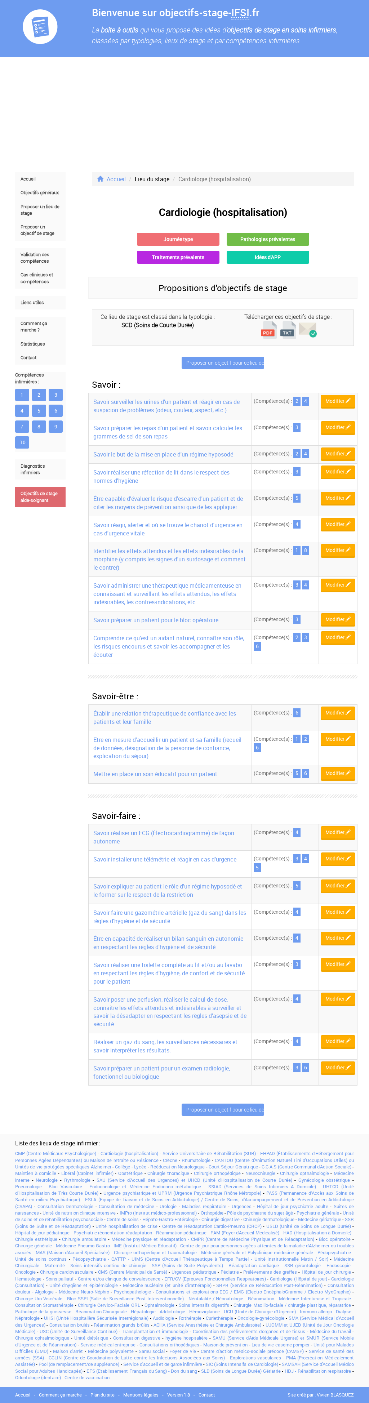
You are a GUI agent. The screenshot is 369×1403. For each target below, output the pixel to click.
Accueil (28, 179)
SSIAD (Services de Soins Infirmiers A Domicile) (262, 1186)
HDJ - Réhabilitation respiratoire (318, 1371)
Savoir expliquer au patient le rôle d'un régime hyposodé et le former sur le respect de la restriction (167, 890)
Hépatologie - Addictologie (158, 1311)
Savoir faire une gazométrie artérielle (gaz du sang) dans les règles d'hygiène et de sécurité (169, 917)
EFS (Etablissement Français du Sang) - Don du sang (141, 1371)
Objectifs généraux (40, 193)
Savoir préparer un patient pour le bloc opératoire (155, 620)
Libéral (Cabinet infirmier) (87, 1173)
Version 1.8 (178, 1394)
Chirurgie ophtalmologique (42, 1338)
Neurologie (47, 1180)
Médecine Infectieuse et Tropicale (315, 1298)
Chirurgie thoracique (168, 1173)
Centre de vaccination (87, 1377)
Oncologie (25, 1272)
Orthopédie (212, 1213)
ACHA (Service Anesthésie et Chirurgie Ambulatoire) (207, 1325)
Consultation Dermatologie (65, 1206)
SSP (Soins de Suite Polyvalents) (187, 1265)
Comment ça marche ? (34, 326)
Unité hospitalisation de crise (126, 1226)
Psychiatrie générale (318, 1213)
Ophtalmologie (159, 1305)
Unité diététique (91, 1338)
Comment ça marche (60, 1394)
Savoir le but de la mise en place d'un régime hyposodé (163, 454)
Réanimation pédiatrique (181, 1232)
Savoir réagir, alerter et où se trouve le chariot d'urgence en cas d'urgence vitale (168, 529)
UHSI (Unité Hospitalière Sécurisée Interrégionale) (96, 1318)
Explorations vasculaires (255, 1357)
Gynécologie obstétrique (324, 1180)
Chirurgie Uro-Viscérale (38, 1298)
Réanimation (261, 1298)
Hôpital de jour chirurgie (326, 1272)
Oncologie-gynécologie (260, 1318)
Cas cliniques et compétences (37, 278)
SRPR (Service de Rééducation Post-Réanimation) (269, 1285)
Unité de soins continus (41, 1259)
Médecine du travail (330, 1331)
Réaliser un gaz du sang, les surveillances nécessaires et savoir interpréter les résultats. (165, 1046)
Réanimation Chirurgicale (101, 1311)
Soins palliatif (60, 1278)
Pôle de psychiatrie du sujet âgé (260, 1213)
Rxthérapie (190, 1318)
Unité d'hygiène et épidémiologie (83, 1285)
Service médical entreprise (107, 1344)
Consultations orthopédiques (169, 1344)
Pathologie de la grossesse (43, 1311)
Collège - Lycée (130, 1166)
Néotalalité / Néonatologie (216, 1298)
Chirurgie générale (33, 1245)
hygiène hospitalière (186, 1338)
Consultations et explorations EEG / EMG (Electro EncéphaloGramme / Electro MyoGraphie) (253, 1291)
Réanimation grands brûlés (121, 1325)
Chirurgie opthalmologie (304, 1173)
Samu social (152, 1351)
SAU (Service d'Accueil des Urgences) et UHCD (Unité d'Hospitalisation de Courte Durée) (194, 1180)
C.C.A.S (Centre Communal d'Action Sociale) (306, 1166)
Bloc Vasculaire (65, 1186)
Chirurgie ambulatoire (84, 1239)
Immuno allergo (316, 1311)
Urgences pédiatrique (194, 1272)
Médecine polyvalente (111, 1351)
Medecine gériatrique (319, 1219)
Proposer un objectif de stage (37, 230)
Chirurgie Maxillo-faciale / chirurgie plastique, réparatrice (292, 1305)
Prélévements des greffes (270, 1272)
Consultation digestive (136, 1338)
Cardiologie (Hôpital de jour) (298, 1278)
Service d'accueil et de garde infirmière (162, 1364)
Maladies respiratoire (204, 1206)
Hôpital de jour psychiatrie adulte (292, 1206)
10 (23, 442)
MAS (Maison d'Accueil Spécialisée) (73, 1252)
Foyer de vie (182, 1351)
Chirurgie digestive (220, 1219)
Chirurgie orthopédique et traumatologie (155, 1252)
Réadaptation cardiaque (253, 1265)
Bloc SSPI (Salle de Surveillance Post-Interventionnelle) (125, 1298)
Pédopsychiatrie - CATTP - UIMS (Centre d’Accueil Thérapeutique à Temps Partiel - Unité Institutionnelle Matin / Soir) (200, 1259)
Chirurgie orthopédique (217, 1173)
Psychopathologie (132, 1291)
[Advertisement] (184, 114)
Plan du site (102, 1394)
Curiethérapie (219, 1318)
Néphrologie (27, 1318)
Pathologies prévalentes (267, 239)
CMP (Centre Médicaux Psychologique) (55, 1153)
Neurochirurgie (260, 1173)
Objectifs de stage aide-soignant (39, 496)
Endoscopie (338, 1265)
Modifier (335, 400)
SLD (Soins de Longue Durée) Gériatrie (241, 1371)
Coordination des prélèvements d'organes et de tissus (249, 1331)
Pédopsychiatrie (334, 1252)
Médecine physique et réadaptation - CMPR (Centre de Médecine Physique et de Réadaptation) (212, 1239)
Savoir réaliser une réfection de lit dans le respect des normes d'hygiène (161, 476)
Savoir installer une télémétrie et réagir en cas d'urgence (164, 859)
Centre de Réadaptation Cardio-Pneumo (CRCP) (212, 1226)
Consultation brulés (69, 1325)
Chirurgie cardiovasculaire (66, 1272)
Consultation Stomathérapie (44, 1305)
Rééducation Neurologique (177, 1166)
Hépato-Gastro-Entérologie (170, 1219)
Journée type (178, 239)
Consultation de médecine (126, 1206)
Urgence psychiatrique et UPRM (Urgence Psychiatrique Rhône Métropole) (182, 1193)
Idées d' (268, 257)
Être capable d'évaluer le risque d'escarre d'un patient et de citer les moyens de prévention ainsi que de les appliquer (168, 503)
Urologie (168, 1206)
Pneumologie (28, 1186)
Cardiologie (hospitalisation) (129, 1153)
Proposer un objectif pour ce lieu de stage (225, 362)
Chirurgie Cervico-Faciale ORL (109, 1305)
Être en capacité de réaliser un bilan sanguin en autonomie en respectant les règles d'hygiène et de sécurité (168, 943)
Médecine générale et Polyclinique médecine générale (257, 1252)
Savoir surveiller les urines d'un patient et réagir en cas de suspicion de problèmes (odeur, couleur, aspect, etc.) (166, 406)
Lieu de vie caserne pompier (281, 1344)
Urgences (242, 1206)
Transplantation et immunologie (155, 1331)
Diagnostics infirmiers (33, 469)
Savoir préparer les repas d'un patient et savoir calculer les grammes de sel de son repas (167, 432)
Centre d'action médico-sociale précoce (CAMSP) (252, 1351)
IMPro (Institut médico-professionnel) (158, 1213)
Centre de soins (123, 1219)
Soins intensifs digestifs (204, 1305)
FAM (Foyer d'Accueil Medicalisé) (244, 1232)
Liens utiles (32, 302)
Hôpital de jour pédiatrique (42, 1232)
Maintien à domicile (35, 1173)
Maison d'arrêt (68, 1351)
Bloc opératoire (335, 1239)
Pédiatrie (230, 1272)
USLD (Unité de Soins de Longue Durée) (308, 1226)
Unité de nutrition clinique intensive (79, 1213)
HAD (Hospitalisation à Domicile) (317, 1232)
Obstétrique (130, 1173)
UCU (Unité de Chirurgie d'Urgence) (260, 1311)
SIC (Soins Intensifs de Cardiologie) (242, 1364)
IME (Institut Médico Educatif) (145, 1245)
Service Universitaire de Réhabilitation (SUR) (209, 1153)
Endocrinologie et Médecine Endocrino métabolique (145, 1186)
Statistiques (33, 344)
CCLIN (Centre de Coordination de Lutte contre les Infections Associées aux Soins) (137, 1357)
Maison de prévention (225, 1344)
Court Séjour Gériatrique (233, 1166)
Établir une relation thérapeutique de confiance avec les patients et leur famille (164, 717)
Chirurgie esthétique (36, 1239)
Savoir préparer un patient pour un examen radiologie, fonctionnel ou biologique (161, 1072)
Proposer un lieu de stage (40, 210)
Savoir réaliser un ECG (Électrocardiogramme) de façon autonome (163, 837)
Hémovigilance (204, 1311)
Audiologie (163, 1318)
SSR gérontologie (302, 1265)
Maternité (55, 1265)
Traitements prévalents (178, 257)
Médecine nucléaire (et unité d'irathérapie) (167, 1285)
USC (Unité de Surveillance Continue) (78, 1331)
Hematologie (28, 1278)
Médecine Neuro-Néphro (84, 1291)
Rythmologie (77, 1180)
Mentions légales (141, 1394)
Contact (28, 358)
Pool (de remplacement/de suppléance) (79, 1364)
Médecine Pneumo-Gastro (83, 1245)
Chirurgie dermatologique (268, 1219)
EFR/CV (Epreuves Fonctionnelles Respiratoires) (215, 1278)
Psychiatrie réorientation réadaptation (113, 1232)
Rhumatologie (196, 1160)
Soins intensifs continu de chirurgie (108, 1265)
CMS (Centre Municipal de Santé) (133, 1272)
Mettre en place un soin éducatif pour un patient (155, 774)
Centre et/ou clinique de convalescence (119, 1278)
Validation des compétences (35, 257)
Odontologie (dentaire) (38, 1377)
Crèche (170, 1160)
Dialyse (343, 1311)
